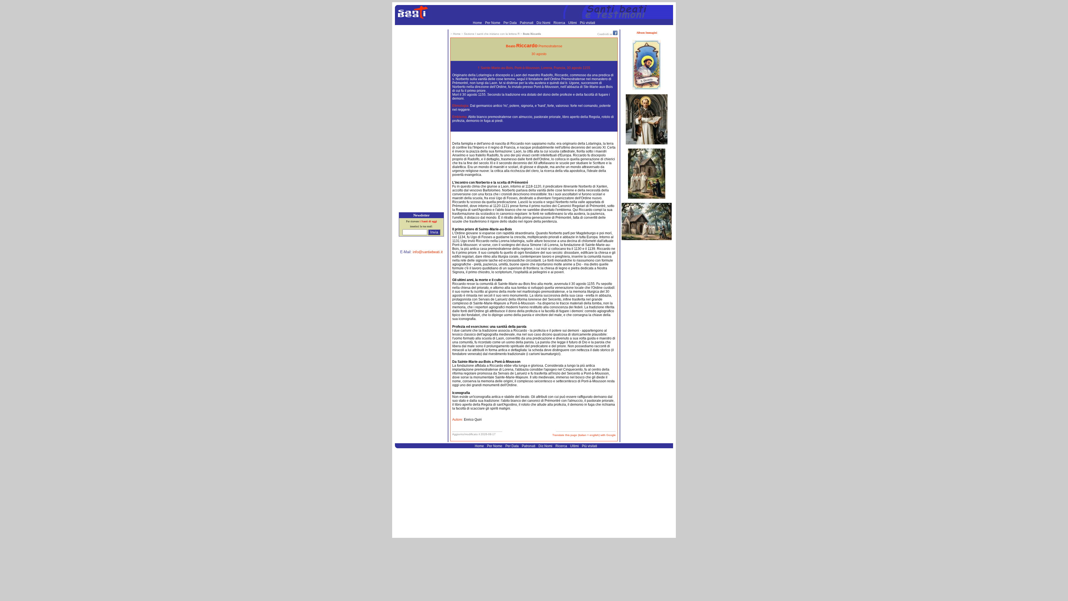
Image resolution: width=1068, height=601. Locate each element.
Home (478, 23)
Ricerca (559, 23)
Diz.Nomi (544, 23)
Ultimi (573, 23)
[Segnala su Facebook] (615, 34)
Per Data (510, 23)
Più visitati (587, 23)
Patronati (527, 23)
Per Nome (493, 23)
